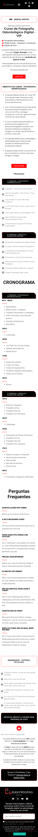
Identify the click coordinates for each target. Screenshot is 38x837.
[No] (34, 830)
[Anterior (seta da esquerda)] (3, 418)
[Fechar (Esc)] (31, 2)
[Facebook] (13, 799)
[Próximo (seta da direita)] (34, 418)
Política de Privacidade (26, 831)
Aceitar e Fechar (19, 834)
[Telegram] (29, 6)
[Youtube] (22, 799)
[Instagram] (18, 799)
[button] (19, 5)
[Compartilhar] (27, 2)
